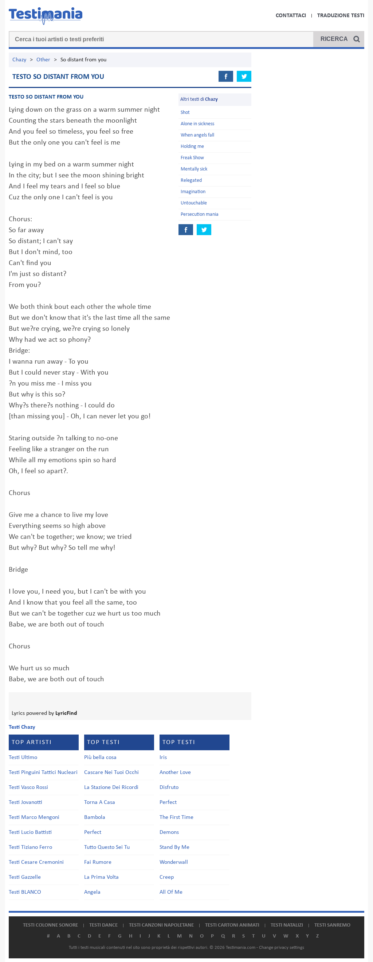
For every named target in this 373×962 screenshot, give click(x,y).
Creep (167, 877)
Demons (169, 832)
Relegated (191, 180)
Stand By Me (174, 847)
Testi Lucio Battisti (30, 832)
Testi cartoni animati (232, 925)
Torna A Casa (99, 802)
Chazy (19, 60)
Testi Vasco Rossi (28, 787)
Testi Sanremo (332, 925)
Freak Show (192, 158)
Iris (163, 757)
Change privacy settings (281, 947)
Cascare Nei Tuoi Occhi (111, 772)
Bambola (94, 817)
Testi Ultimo (23, 757)
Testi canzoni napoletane (161, 925)
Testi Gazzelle (25, 877)
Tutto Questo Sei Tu (107, 847)
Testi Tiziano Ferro (30, 847)
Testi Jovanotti (25, 802)
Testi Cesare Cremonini (36, 862)
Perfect (92, 832)
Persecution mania (200, 214)
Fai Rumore (97, 862)
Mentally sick (194, 169)
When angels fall (197, 135)
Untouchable (194, 203)
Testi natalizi (287, 925)
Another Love (175, 772)
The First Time (176, 817)
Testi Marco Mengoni (34, 817)
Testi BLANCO (25, 892)
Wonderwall (174, 862)
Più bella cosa (100, 757)
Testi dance (103, 925)
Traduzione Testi (340, 16)
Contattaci (291, 16)
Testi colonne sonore (50, 925)
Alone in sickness (197, 124)
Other (43, 60)
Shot (185, 112)
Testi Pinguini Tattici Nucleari (43, 772)
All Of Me (171, 892)
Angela (92, 892)
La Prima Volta (101, 877)
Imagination (193, 192)
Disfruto (169, 787)
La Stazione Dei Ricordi (111, 787)
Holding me (192, 146)
